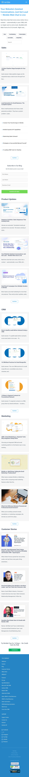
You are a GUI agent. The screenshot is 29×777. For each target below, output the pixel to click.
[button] (4, 34)
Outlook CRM (5, 688)
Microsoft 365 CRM (6, 685)
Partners (4, 722)
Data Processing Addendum (14, 756)
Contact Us (4, 720)
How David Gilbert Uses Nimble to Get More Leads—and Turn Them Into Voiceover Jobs (13, 586)
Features (4, 677)
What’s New (4, 671)
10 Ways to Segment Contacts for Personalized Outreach (10, 396)
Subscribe (14, 191)
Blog (3, 666)
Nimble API (4, 725)
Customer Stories (6, 669)
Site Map (14, 750)
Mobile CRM (4, 690)
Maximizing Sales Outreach (10, 136)
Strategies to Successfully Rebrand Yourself (14, 143)
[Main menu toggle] (26, 2)
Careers (3, 664)
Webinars (4, 661)
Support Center (5, 717)
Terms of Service (14, 754)
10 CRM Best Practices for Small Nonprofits (13, 362)
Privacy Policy (14, 752)
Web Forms (4, 706)
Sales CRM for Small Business (9, 696)
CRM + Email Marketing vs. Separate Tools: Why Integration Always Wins (13, 437)
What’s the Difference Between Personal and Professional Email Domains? (13, 506)
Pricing (3, 680)
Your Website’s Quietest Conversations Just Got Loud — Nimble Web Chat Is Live (14, 12)
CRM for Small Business (7, 699)
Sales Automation (6, 701)
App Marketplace (6, 682)
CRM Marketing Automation (8, 704)
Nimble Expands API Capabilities (12, 129)
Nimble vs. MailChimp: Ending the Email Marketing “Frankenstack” (12, 472)
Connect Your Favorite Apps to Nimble (13, 123)
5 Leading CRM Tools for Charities (12, 150)
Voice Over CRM (5, 709)
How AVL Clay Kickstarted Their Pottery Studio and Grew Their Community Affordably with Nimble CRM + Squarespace (14, 551)
